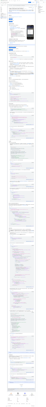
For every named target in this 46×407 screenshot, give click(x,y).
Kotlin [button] (11, 91)
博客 (17, 0)
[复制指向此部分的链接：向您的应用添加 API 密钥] (16, 53)
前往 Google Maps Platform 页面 (12, 47)
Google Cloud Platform (23, 403)
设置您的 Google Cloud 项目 (12, 42)
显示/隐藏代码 (11, 21)
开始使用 (29, 2)
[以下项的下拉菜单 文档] (15, 0)
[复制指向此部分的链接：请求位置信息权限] (13, 103)
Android (2, 2)
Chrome (17, 403)
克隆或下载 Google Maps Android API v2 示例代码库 (15, 28)
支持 (6, 3)
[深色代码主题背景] (32, 56)
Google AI (27, 403)
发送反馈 (21, 386)
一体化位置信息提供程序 (29, 10)
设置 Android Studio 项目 (16, 64)
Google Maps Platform (13, 7)
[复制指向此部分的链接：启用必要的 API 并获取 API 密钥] (18, 39)
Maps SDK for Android (6, 2)
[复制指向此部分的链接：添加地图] (11, 141)
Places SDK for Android (16, 10)
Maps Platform (6, 0)
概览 (9, 0)
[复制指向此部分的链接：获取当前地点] (12, 228)
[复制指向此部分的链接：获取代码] (11, 15)
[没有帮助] (33, 7)
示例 (5, 3)
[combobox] (37, 0)
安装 (12, 26)
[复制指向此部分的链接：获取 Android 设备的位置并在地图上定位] (19, 203)
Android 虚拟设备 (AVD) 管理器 (15, 63)
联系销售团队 (33, 2)
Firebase (19, 403)
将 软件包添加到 (13, 27)
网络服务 (18, 401)
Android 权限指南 (15, 73)
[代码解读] (31, 56)
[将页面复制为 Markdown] (25, 8)
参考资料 (3, 3)
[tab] (10, 91)
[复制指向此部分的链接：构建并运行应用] (13, 61)
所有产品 (29, 403)
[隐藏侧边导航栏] (6, 406)
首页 (9, 7)
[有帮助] (32, 7)
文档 (14, 0)
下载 (10, 26)
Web (17, 400)
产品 (11, 0)
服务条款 (27, 401)
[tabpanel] (21, 97)
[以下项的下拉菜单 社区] (20, 0)
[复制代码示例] (33, 56)
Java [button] (9, 91)
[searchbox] (4, 5)
